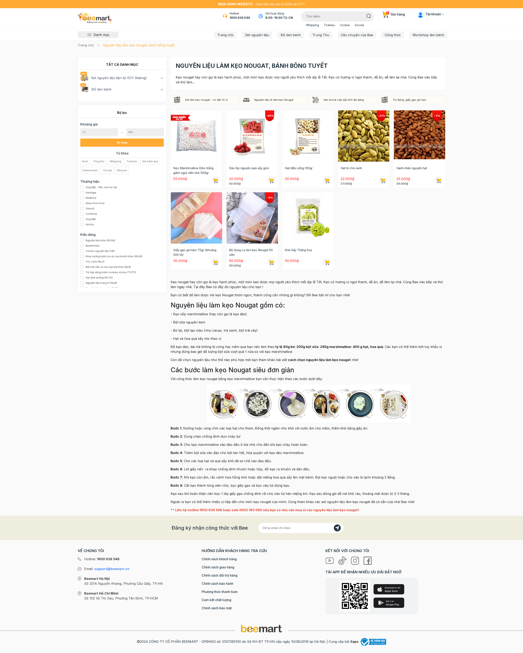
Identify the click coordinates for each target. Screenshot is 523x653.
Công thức (393, 35)
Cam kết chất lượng (216, 600)
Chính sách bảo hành (217, 583)
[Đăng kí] (337, 528)
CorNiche (91, 213)
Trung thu (98, 161)
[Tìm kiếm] (369, 15)
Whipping (312, 25)
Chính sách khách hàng (219, 559)
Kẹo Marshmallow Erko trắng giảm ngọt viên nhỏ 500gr (193, 170)
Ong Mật (91, 219)
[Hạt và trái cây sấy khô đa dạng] (315, 99)
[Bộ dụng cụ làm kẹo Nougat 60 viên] (252, 218)
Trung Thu (320, 35)
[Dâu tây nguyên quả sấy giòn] (252, 136)
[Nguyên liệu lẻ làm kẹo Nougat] (246, 99)
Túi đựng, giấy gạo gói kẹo (409, 99)
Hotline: (102, 559)
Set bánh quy (150, 161)
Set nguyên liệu (257, 35)
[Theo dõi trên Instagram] (355, 560)
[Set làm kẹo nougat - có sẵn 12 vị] (177, 99)
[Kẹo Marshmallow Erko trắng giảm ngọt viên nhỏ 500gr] (196, 136)
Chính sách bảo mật (217, 608)
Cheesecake (90, 170)
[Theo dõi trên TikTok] (343, 560)
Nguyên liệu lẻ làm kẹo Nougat (273, 99)
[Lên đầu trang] (515, 649)
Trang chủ (225, 35)
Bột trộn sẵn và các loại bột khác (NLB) (108, 266)
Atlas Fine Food (95, 203)
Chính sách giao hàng (218, 567)
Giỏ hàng (396, 14)
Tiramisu (329, 25)
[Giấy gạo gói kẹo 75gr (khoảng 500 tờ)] (196, 218)
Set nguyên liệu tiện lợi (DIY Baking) (119, 78)
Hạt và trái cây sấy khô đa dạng (344, 99)
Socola (359, 25)
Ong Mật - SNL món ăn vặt (101, 187)
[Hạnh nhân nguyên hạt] (419, 136)
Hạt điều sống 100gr (299, 168)
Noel (85, 161)
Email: (107, 569)
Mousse (122, 170)
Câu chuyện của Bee (357, 35)
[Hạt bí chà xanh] (363, 136)
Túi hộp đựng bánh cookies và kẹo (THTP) (111, 272)
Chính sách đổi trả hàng (219, 575)
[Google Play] (388, 603)
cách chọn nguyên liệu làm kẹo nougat (319, 360)
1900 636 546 (240, 17)
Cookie (345, 25)
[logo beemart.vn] (261, 628)
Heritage (91, 192)
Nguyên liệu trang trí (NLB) (101, 282)
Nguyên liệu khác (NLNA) (100, 240)
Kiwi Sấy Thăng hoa (298, 250)
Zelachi (90, 208)
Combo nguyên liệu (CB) (100, 251)
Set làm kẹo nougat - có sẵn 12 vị (206, 99)
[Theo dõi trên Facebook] (367, 560)
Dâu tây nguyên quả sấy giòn (249, 168)
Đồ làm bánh (291, 35)
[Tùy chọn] (215, 180)
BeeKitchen (92, 245)
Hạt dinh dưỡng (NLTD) (99, 277)
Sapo (354, 642)
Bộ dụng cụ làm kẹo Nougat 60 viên (251, 252)
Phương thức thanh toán (220, 592)
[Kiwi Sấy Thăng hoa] (308, 218)
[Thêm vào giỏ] (327, 180)
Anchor (90, 224)
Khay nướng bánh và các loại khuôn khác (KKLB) (114, 256)
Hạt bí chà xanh (351, 168)
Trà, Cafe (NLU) (95, 261)
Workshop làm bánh (428, 35)
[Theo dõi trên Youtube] (330, 560)
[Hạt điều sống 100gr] (308, 136)
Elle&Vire (91, 197)
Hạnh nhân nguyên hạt (411, 168)
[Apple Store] (388, 589)
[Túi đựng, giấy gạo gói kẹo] (384, 99)
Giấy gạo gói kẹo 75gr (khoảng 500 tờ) (194, 252)
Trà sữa (107, 170)
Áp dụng (122, 142)
